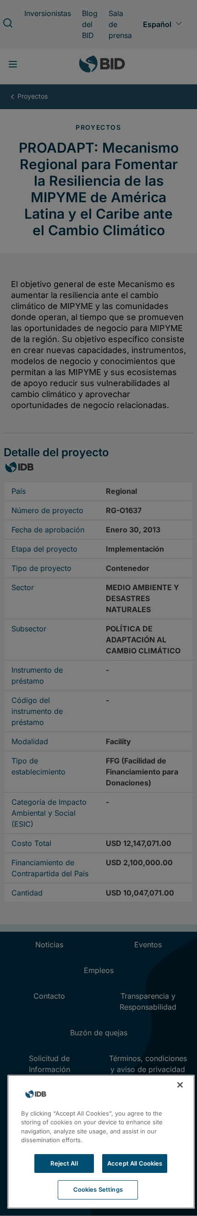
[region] (101, 1142)
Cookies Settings (98, 1189)
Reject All (63, 1163)
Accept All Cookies (134, 1163)
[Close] (180, 1085)
